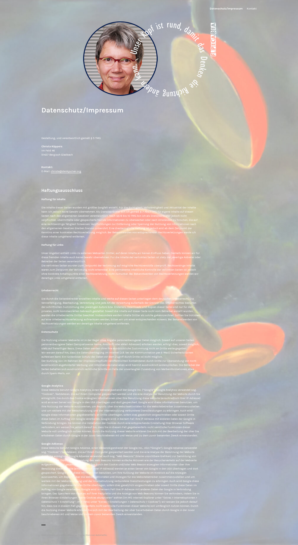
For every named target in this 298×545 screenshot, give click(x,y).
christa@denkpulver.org (66, 171)
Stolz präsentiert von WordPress (57, 535)
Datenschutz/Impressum (226, 8)
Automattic (101, 535)
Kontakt (252, 8)
